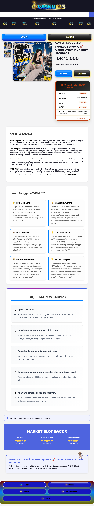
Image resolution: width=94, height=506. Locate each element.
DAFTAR (70, 37)
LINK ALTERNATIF (71, 492)
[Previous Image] (14, 62)
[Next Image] (50, 62)
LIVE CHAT (48, 499)
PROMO (26, 485)
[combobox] (44, 14)
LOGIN (24, 37)
